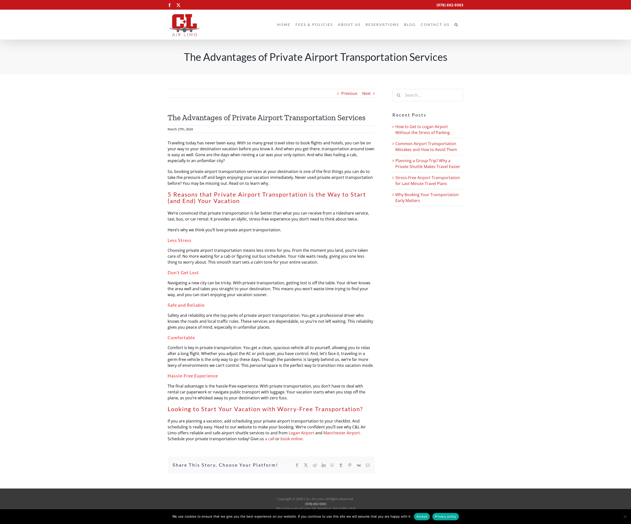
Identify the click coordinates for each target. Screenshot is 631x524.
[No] (624, 516)
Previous (349, 93)
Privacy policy (445, 516)
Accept (422, 516)
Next (366, 93)
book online (291, 438)
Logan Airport (301, 433)
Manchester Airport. (342, 433)
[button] (456, 24)
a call (269, 438)
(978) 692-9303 (315, 504)
